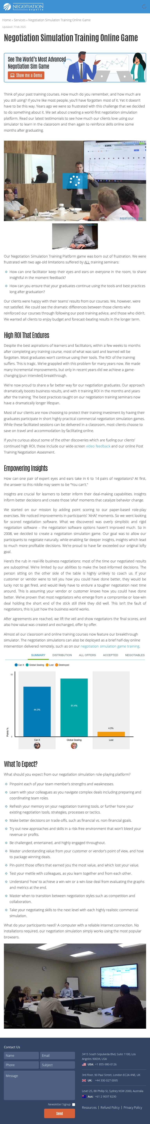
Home (6, 20)
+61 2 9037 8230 (105, 1096)
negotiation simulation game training (110, 646)
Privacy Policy (133, 1107)
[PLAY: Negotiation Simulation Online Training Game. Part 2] (75, 236)
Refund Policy (110, 1107)
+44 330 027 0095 (106, 1080)
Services (19, 20)
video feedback (97, 446)
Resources (89, 1107)
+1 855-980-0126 (106, 1064)
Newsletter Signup (59, 1104)
